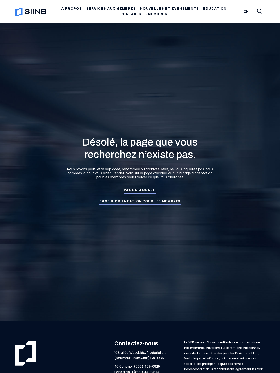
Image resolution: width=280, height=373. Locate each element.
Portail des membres (143, 14)
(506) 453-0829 (147, 366)
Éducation (215, 8)
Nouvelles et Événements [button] (169, 8)
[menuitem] (246, 11)
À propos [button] (71, 8)
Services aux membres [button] (111, 8)
